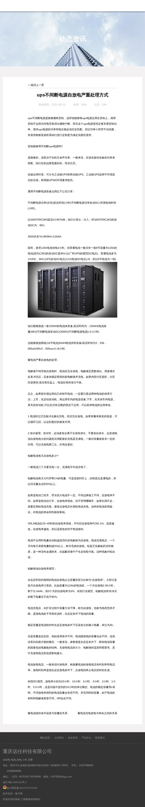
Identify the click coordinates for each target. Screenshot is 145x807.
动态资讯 (73, 737)
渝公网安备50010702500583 (22, 788)
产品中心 (86, 737)
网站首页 (45, 737)
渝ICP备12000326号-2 (15, 782)
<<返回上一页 (36, 85)
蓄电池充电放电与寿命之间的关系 (97, 713)
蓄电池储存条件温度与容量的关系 (47, 713)
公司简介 (59, 737)
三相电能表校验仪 (30, 799)
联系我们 (100, 737)
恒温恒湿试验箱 (11, 799)
